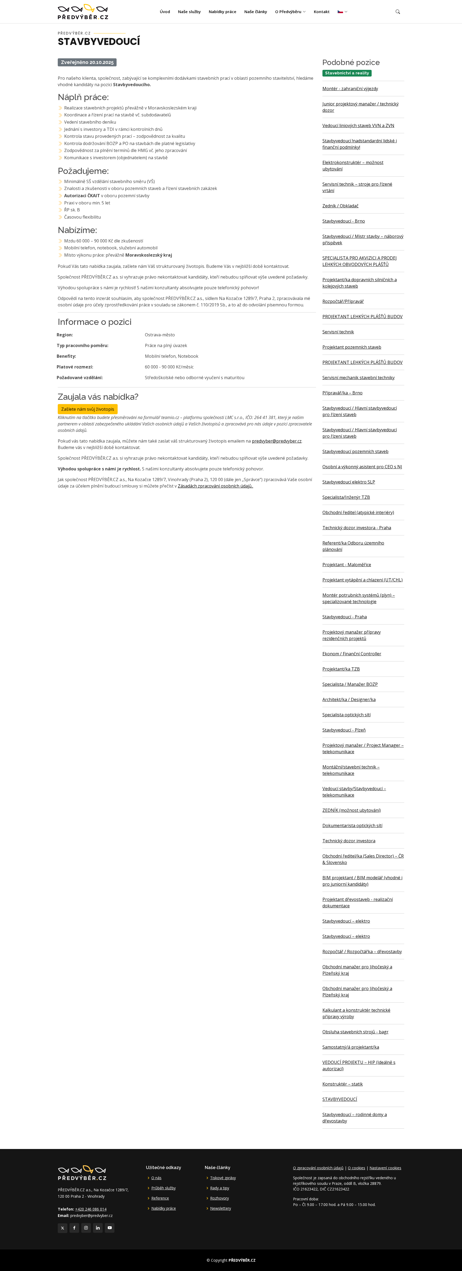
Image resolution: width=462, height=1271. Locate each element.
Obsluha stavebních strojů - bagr (355, 1032)
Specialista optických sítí (346, 715)
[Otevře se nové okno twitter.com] (62, 1228)
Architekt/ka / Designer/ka (349, 699)
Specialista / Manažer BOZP (350, 684)
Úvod (165, 11)
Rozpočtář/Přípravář (343, 301)
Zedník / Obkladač (340, 206)
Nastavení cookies (385, 1167)
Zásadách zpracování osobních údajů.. (215, 486)
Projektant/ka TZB (341, 669)
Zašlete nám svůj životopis (87, 409)
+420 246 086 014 (90, 1209)
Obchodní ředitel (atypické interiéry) (358, 512)
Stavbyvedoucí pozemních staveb (355, 451)
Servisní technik (338, 332)
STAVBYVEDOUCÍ (339, 1099)
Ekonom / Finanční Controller (351, 654)
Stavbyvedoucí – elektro (346, 921)
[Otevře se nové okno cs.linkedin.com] (98, 1228)
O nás (156, 1178)
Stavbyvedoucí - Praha (344, 617)
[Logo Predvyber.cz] (81, 1172)
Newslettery (220, 1208)
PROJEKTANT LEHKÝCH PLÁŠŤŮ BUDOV (362, 316)
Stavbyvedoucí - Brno (343, 221)
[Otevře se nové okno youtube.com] (109, 1228)
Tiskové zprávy (223, 1178)
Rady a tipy (219, 1188)
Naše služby (189, 11)
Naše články (255, 11)
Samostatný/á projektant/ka (350, 1047)
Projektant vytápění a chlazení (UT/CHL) (362, 580)
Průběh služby (163, 1188)
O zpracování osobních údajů (318, 1167)
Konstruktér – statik (342, 1084)
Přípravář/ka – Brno (342, 393)
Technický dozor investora (348, 841)
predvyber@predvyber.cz (277, 441)
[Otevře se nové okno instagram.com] (86, 1228)
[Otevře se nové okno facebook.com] (74, 1228)
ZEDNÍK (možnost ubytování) (351, 810)
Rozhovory (219, 1198)
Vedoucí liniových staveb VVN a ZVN (358, 125)
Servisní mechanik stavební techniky (358, 377)
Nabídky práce (222, 11)
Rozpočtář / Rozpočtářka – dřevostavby (362, 951)
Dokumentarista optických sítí (352, 825)
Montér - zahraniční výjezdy (350, 89)
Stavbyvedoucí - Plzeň (344, 730)
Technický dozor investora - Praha (356, 528)
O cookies (356, 1167)
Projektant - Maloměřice (346, 565)
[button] (397, 12)
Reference (160, 1198)
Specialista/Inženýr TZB (346, 497)
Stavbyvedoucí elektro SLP (348, 482)
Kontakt (322, 11)
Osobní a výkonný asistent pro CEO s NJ (362, 467)
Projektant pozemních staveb (351, 347)
